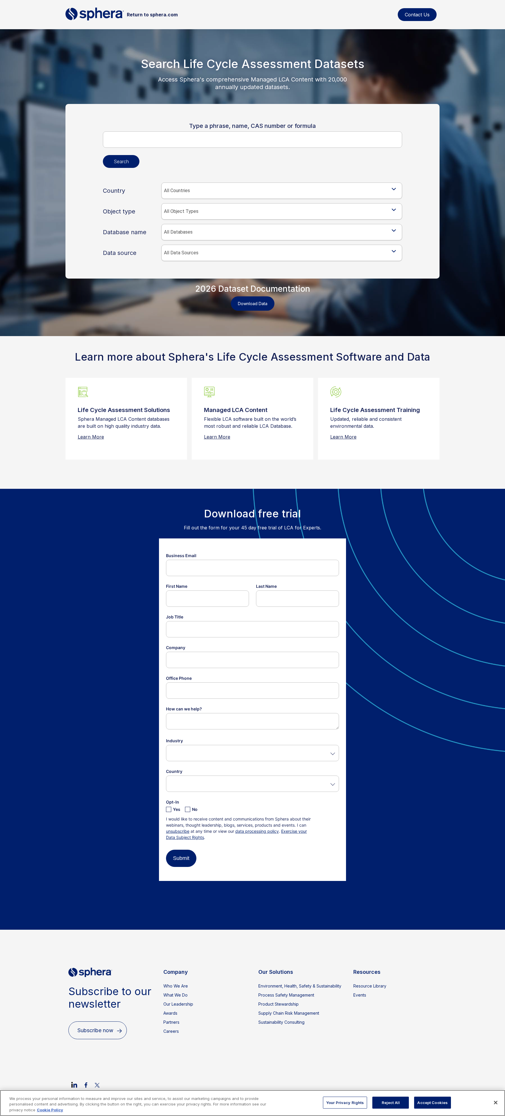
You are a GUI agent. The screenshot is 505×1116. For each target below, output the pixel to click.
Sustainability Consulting (281, 1022)
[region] (252, 1103)
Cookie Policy (50, 1110)
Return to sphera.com (152, 15)
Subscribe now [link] (95, 1030)
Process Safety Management (286, 994)
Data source (119, 252)
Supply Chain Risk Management (288, 1013)
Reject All (391, 1102)
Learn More (91, 437)
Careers (171, 1031)
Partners (171, 1022)
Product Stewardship (278, 1004)
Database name (124, 232)
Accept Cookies (432, 1102)
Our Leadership (178, 1004)
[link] (74, 1085)
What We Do (175, 994)
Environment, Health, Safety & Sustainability (299, 985)
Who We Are (175, 985)
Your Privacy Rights (345, 1102)
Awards (170, 1013)
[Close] (495, 1102)
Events (359, 994)
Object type (119, 211)
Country (114, 190)
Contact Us (417, 15)
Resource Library (369, 985)
